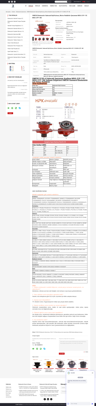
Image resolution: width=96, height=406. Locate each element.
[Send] (92, 403)
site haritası (8, 397)
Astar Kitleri (36, 159)
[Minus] (92, 373)
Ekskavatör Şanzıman (21, 11)
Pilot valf (66, 169)
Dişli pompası (67, 161)
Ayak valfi (66, 171)
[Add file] (68, 403)
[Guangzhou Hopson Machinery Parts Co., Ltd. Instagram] (14, 2)
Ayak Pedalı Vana (12, 51)
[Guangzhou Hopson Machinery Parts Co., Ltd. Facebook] (9, 2)
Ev (25, 5)
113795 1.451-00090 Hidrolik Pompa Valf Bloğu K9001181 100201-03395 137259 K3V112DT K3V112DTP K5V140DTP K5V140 (49, 391)
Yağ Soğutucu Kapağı (56, 179)
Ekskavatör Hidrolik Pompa (14, 18)
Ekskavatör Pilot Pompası (14, 45)
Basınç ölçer (53, 185)
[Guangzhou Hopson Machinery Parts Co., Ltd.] (13, 6)
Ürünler (31, 5)
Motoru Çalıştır (54, 159)
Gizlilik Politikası (19, 404)
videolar (37, 5)
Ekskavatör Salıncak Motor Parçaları (17, 57)
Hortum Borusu (68, 175)
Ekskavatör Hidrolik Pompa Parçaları (16, 21)
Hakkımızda (45, 5)
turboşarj (35, 169)
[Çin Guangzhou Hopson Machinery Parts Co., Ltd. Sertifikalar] (11, 68)
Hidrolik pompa (68, 159)
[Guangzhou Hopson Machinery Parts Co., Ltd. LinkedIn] (12, 2)
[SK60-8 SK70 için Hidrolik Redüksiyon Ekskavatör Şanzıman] (37, 364)
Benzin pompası (37, 175)
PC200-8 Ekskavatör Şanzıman (43, 332)
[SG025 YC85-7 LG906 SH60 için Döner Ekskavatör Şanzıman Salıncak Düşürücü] (49, 364)
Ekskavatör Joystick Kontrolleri (15, 54)
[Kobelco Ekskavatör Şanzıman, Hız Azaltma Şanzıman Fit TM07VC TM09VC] (72, 364)
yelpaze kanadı (37, 179)
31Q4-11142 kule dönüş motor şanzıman (59, 332)
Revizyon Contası (37, 165)
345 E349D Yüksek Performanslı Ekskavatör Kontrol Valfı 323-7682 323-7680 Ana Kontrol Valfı (28, 395)
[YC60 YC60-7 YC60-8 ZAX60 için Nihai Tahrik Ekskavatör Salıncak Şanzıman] (60, 364)
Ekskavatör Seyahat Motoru (14, 31)
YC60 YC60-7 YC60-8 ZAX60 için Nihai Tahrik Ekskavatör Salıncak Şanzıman (60, 371)
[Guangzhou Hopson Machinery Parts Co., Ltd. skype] (20, 108)
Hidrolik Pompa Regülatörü (14, 25)
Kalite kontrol (63, 5)
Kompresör (35, 183)
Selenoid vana (54, 171)
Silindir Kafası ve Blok (39, 161)
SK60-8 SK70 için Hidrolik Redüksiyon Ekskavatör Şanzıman (37, 371)
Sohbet (57, 42)
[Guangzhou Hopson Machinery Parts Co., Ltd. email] (9, 108)
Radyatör (66, 163)
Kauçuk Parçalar (68, 173)
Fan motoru (67, 183)
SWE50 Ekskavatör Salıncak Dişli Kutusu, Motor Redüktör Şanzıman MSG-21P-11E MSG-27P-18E (42, 44)
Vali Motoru (53, 163)
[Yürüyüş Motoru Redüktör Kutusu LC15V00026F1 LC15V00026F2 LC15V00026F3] (83, 364)
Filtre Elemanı (67, 177)
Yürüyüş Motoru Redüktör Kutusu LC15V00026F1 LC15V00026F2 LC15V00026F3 (83, 371)
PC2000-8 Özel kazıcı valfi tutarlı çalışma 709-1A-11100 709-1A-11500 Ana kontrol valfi (28, 387)
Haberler (79, 5)
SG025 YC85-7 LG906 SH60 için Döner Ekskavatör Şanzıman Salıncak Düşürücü (49, 371)
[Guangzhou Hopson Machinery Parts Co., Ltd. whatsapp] (13, 108)
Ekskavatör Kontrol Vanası (14, 37)
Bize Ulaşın (72, 5)
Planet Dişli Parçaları (13, 48)
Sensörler (53, 173)
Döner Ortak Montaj (12, 43)
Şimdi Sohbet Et (77, 1)
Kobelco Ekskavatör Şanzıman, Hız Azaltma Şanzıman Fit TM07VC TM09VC (72, 371)
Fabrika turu (53, 5)
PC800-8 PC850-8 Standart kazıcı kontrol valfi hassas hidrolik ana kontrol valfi (28, 391)
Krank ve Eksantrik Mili (39, 163)
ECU (51, 169)
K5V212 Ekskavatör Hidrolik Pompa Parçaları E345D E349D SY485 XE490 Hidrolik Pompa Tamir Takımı (48, 387)
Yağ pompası (36, 177)
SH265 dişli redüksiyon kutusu (75, 332)
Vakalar (86, 5)
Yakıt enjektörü (37, 173)
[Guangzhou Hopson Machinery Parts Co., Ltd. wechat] (17, 108)
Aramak (69, 1)
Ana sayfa (8, 11)
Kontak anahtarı (55, 177)
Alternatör (53, 161)
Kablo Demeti (54, 175)
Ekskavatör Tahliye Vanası (14, 40)
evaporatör (53, 183)
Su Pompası (36, 171)
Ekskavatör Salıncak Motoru (14, 28)
